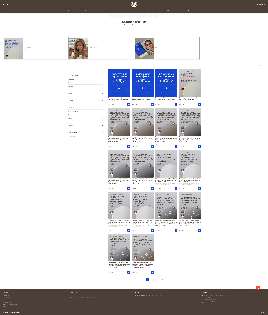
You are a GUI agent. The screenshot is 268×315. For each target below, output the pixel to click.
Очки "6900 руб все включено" (10, 304)
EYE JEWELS (166, 65)
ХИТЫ (8, 65)
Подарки (5, 306)
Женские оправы (72, 10)
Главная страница (7, 295)
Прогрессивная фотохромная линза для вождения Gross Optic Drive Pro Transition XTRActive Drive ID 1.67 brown (142, 265)
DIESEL (72, 65)
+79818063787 (261, 4)
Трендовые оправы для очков (109, 10)
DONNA (94, 65)
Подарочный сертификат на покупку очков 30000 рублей (165, 98)
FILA (193, 65)
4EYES (19, 65)
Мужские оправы (89, 10)
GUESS (218, 65)
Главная (127, 25)
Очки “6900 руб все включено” (172, 10)
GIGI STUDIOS (205, 65)
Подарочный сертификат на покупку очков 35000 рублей (141, 98)
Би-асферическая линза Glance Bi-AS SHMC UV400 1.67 (189, 98)
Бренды (190, 10)
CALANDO (45, 65)
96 (159, 279)
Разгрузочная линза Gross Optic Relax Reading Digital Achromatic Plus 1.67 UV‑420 (166, 180)
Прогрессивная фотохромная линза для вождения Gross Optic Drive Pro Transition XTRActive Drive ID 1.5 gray (119, 265)
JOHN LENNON (232, 65)
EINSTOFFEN (121, 65)
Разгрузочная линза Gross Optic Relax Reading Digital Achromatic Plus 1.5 (142, 222)
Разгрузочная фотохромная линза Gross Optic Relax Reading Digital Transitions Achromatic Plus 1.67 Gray (189, 139)
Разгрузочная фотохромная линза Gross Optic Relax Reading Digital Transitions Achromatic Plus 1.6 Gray (118, 181)
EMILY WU (135, 65)
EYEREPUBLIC (180, 65)
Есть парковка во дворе (210, 299)
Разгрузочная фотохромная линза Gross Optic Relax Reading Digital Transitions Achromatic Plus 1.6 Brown (142, 139)
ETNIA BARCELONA (150, 65)
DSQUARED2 (107, 65)
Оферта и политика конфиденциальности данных (82, 297)
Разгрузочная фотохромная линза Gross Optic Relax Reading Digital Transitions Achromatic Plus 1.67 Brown (118, 139)
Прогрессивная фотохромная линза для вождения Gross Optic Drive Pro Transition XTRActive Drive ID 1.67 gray (166, 223)
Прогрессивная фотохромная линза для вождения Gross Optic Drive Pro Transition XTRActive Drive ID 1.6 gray (190, 223)
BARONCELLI (32, 65)
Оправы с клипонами (151, 10)
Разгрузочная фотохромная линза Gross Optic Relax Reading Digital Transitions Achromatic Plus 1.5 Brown (166, 139)
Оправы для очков (7, 297)
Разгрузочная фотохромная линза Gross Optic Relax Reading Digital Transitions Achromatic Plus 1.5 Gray (142, 181)
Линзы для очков (7, 302)
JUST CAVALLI (246, 65)
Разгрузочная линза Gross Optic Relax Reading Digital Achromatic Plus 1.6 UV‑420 (189, 180)
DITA (83, 65)
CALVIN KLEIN (59, 65)
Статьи (70, 295)
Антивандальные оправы (131, 10)
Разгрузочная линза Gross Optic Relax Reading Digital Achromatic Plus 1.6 (119, 222)
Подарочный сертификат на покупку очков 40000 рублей (118, 98)
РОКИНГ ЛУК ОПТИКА (11, 312)
